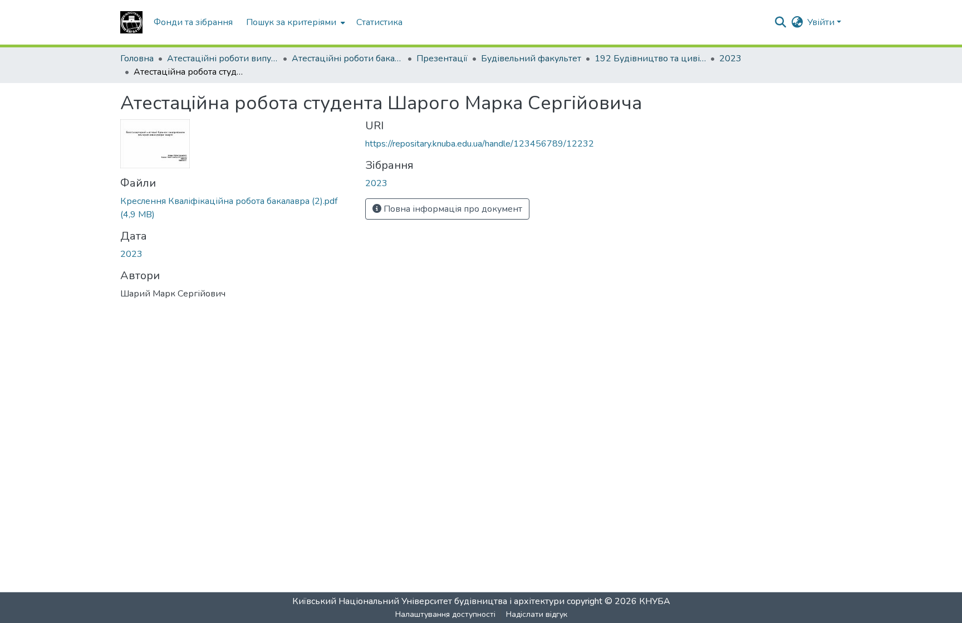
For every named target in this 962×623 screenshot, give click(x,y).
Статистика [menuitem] (379, 22)
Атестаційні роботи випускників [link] (222, 58)
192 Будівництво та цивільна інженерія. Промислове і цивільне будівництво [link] (650, 58)
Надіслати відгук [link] (536, 614)
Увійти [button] (822, 22)
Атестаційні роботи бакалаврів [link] (347, 58)
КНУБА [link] (654, 601)
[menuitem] (294, 22)
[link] (236, 207)
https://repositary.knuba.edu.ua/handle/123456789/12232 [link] (479, 144)
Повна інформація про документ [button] (451, 209)
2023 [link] (730, 58)
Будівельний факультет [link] (531, 58)
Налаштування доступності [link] (445, 614)
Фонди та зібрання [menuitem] (193, 22)
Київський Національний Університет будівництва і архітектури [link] (428, 601)
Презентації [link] (442, 58)
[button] (131, 22)
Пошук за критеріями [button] (291, 22)
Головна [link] (137, 58)
